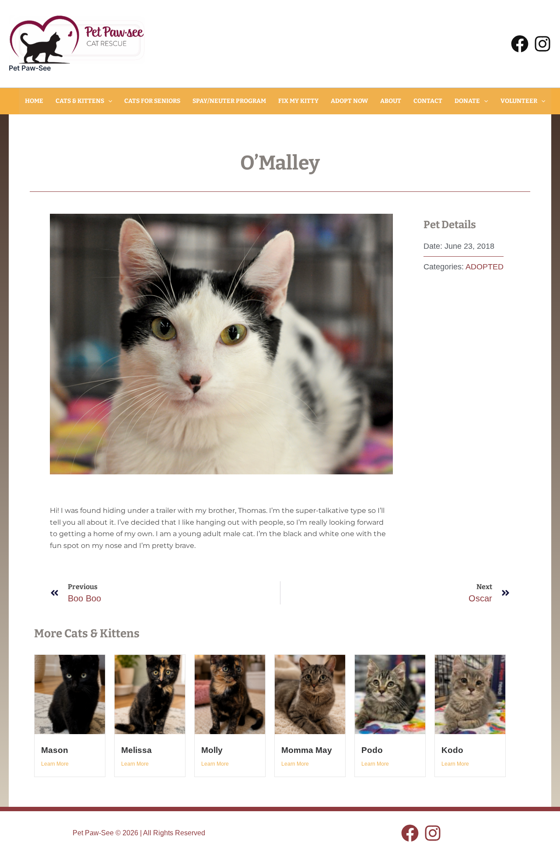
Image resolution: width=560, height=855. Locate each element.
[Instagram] (542, 44)
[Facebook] (519, 44)
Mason (54, 750)
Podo (372, 750)
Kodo (452, 750)
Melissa (136, 750)
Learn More (55, 764)
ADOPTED (485, 266)
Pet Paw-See (30, 68)
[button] (108, 101)
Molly (212, 750)
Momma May (306, 750)
